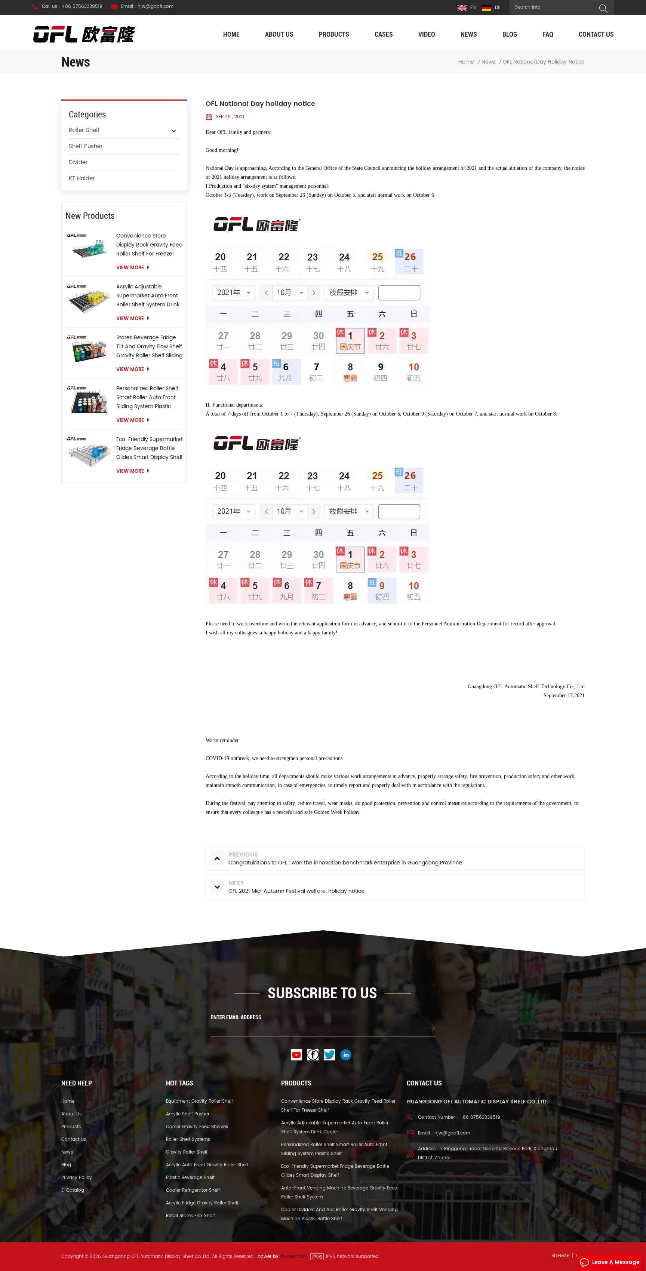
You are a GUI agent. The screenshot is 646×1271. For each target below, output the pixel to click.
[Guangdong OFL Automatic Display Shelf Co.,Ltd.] (84, 34)
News (469, 34)
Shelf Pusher (86, 146)
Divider (78, 162)
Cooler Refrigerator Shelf (193, 1190)
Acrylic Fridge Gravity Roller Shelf (202, 1203)
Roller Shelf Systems (188, 1139)
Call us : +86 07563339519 (72, 7)
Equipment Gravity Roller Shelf (199, 1101)
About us (279, 34)
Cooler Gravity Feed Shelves (197, 1126)
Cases (384, 34)
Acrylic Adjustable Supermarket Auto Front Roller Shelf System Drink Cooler (147, 295)
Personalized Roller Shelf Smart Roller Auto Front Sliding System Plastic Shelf (147, 397)
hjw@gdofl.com (452, 1133)
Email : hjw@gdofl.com (147, 7)
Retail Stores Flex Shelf (190, 1215)
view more (130, 268)
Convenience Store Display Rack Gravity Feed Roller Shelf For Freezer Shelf (149, 245)
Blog (509, 34)
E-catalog (72, 1190)
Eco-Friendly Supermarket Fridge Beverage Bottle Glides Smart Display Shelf (149, 448)
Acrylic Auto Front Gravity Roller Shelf (207, 1165)
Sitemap (560, 1255)
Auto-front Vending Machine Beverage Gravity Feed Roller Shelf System (339, 1193)
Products (334, 34)
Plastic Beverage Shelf (190, 1177)
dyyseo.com (293, 1256)
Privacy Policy (76, 1177)
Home (231, 34)
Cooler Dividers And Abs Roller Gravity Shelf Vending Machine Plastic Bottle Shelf (339, 1214)
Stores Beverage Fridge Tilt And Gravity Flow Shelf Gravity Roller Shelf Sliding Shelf (149, 346)
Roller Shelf (84, 130)
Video (426, 34)
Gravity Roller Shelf (186, 1152)
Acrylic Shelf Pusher (187, 1114)
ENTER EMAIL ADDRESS (236, 1017)
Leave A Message (616, 1262)
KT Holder (82, 178)
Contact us (596, 34)
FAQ (547, 34)
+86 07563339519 (479, 1117)
